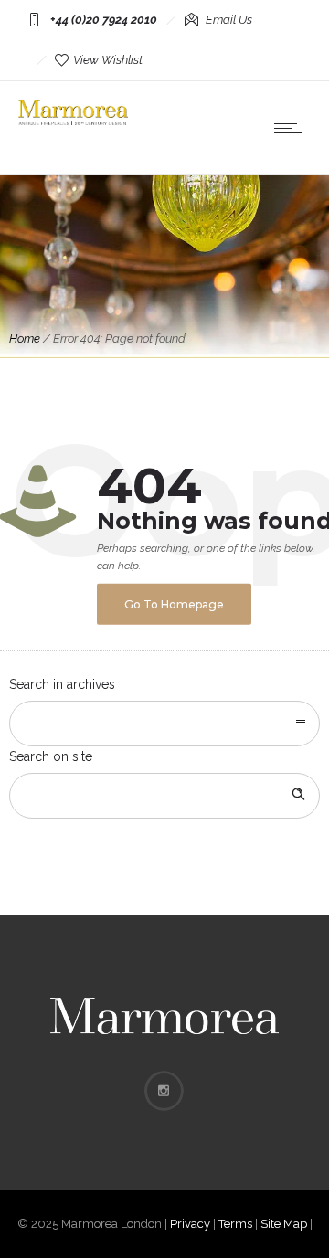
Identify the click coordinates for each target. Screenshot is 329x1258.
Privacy (190, 1224)
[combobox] (164, 723)
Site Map (283, 1224)
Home (24, 338)
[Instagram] (163, 1091)
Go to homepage (174, 604)
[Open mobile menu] (292, 128)
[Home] (73, 120)
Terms (235, 1224)
